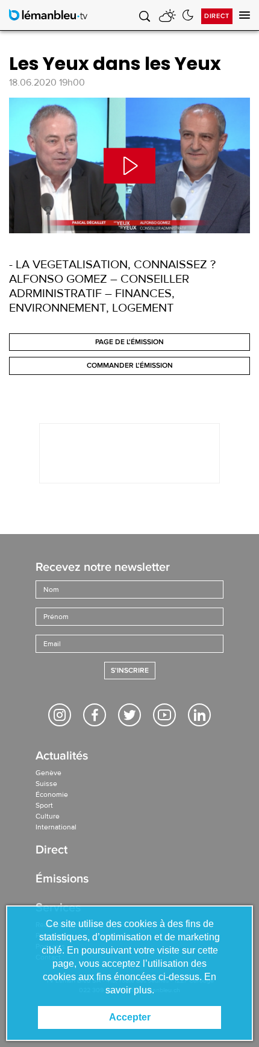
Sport (44, 805)
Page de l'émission (129, 342)
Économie (52, 794)
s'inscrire (130, 670)
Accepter (130, 1017)
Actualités (62, 756)
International (56, 827)
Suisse (46, 783)
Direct (216, 16)
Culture (48, 816)
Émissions (62, 879)
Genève (48, 773)
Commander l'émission (130, 365)
